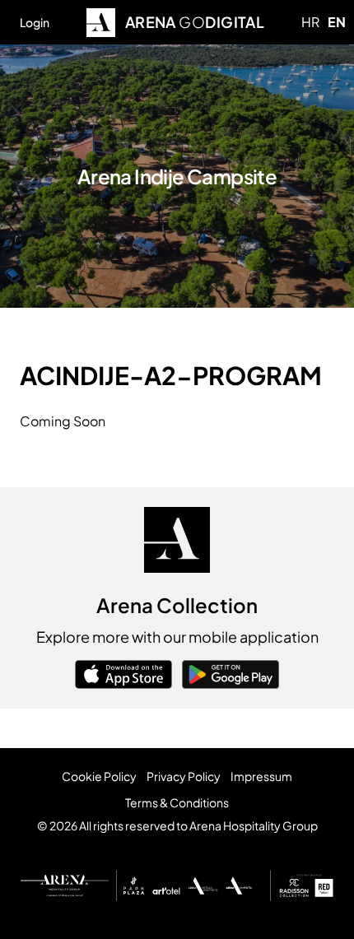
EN (337, 21)
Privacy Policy (184, 776)
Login (34, 22)
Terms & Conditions (177, 802)
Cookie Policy (99, 776)
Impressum (261, 776)
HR (310, 21)
